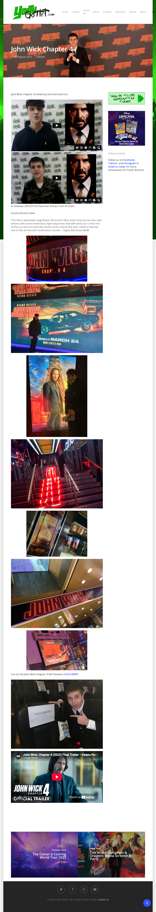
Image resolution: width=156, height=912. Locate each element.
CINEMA (40, 57)
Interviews (120, 11)
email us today (116, 166)
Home (65, 11)
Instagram (130, 163)
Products (107, 11)
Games (132, 11)
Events (96, 11)
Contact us (103, 899)
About (143, 11)
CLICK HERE (70, 674)
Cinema (75, 11)
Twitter (112, 163)
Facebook (129, 160)
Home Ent (86, 12)
